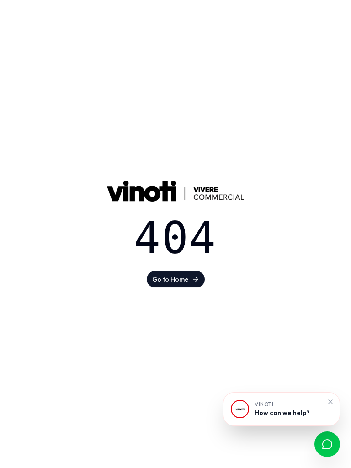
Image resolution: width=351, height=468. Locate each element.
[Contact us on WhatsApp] (327, 444)
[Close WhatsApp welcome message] (330, 401)
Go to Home (170, 279)
